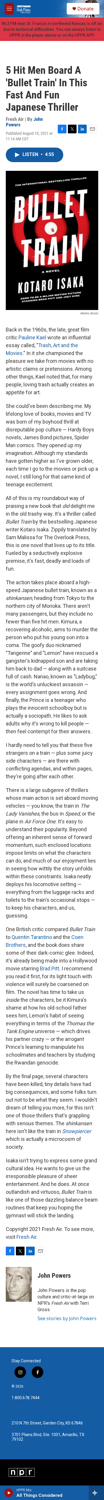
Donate (85, 8)
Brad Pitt (49, 968)
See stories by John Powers (67, 1318)
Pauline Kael (32, 337)
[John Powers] (19, 1284)
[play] (8, 1493)
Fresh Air (26, 1237)
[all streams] (96, 1492)
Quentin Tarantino (32, 937)
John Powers (54, 1275)
